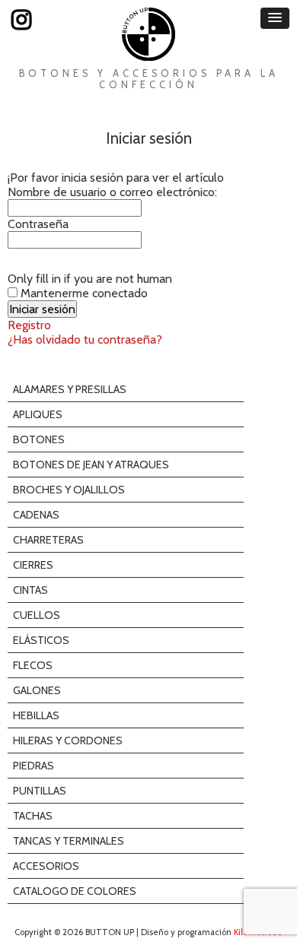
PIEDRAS (33, 765)
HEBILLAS (36, 715)
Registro (29, 325)
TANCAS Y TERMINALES (68, 841)
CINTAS (30, 590)
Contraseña (38, 224)
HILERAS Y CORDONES (68, 740)
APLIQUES (37, 414)
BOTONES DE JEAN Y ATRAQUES (91, 464)
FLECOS (33, 665)
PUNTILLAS (39, 791)
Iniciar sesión (149, 137)
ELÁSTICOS (41, 640)
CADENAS (36, 515)
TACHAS (33, 816)
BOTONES (39, 439)
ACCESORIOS (46, 866)
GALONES (37, 690)
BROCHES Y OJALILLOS (69, 489)
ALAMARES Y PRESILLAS (69, 389)
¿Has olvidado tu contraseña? (85, 339)
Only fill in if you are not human (90, 278)
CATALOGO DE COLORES (74, 891)
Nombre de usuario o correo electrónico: (112, 192)
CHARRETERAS (48, 540)
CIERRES (33, 565)
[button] (274, 18)
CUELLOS (36, 615)
